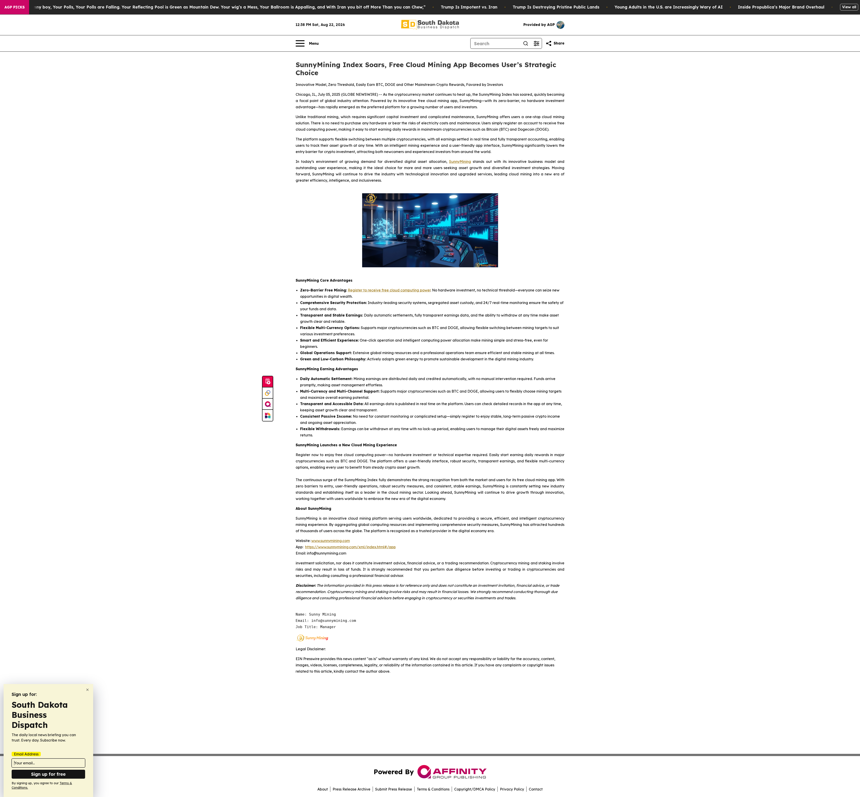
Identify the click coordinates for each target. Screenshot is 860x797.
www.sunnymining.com (330, 540)
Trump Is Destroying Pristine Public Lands (556, 7)
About (322, 789)
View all (849, 7)
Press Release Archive (351, 789)
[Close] (87, 690)
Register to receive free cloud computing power (389, 290)
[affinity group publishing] (267, 404)
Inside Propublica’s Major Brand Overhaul (781, 7)
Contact (536, 789)
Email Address (26, 754)
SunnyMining (460, 161)
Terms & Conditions (433, 789)
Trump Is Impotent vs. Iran (469, 7)
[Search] (525, 43)
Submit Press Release (393, 789)
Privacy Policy (512, 789)
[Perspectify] (267, 393)
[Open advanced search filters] (536, 43)
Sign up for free (48, 774)
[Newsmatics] (267, 415)
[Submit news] (267, 381)
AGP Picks (14, 7)
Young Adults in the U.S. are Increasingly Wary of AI (669, 7)
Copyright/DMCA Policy (474, 789)
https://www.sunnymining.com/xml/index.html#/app (350, 547)
